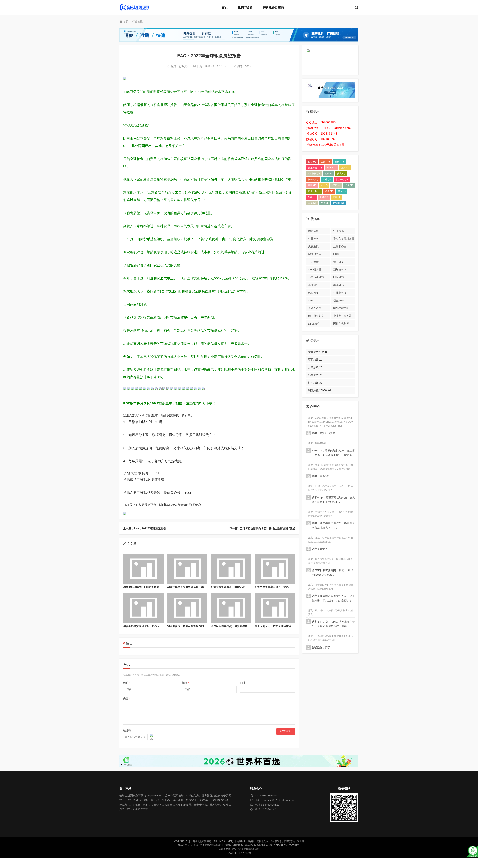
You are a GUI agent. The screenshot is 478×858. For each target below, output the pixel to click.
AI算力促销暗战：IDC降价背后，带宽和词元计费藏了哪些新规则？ (162, 586)
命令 (329, 191)
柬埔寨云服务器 (342, 315)
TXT (291, 845)
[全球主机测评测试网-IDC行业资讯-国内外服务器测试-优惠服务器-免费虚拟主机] (134, 7)
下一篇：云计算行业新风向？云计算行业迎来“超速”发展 (262, 528)
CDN (336, 254)
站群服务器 (314, 254)
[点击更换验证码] (151, 737)
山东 (312, 203)
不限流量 (313, 261)
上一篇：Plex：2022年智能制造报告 (144, 528)
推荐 (312, 161)
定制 (339, 161)
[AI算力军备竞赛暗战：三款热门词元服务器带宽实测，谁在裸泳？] (275, 569)
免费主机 (313, 246)
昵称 (126, 682)
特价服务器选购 (273, 7)
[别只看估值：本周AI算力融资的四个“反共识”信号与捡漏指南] (187, 608)
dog (311, 197)
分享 (349, 185)
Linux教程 (314, 323)
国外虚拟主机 (341, 308)
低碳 (328, 173)
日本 (324, 197)
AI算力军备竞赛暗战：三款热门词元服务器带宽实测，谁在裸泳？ (292, 586)
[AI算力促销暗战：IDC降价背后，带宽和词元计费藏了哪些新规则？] (143, 569)
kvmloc (338, 203)
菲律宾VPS (339, 292)
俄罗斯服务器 (316, 315)
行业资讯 (137, 21)
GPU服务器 (315, 269)
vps (324, 185)
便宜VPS (338, 300)
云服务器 (315, 167)
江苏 (327, 179)
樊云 (342, 191)
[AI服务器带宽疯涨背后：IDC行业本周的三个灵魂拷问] (143, 608)
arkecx (331, 167)
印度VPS (338, 277)
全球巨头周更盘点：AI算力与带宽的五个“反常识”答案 (242, 626)
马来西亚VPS (316, 277)
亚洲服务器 (339, 246)
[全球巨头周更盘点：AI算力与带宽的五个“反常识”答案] (231, 608)
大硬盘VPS (314, 308)
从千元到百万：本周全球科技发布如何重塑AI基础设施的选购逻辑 (292, 626)
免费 (337, 197)
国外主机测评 (341, 323)
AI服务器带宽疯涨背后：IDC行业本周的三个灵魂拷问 (154, 626)
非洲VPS (313, 285)
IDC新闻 (314, 173)
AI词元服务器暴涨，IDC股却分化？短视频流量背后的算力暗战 (247, 586)
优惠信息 (313, 230)
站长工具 (314, 191)
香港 (324, 203)
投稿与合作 (245, 7)
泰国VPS (338, 261)
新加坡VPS (339, 269)
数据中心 (342, 179)
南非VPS (338, 285)
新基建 (313, 179)
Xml (286, 845)
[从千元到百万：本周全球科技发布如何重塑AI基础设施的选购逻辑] (275, 608)
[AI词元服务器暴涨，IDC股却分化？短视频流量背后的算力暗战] (231, 569)
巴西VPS (313, 292)
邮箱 (185, 682)
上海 (345, 167)
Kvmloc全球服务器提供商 (245, 849)
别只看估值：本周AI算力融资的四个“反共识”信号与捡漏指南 (202, 626)
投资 (341, 173)
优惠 (325, 161)
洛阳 (312, 185)
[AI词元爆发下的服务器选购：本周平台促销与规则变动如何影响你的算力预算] (187, 569)
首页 (225, 7)
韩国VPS (313, 238)
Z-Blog (247, 853)
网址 (242, 682)
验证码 (128, 730)
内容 (126, 698)
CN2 (336, 185)
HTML (297, 845)
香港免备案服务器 (343, 238)
